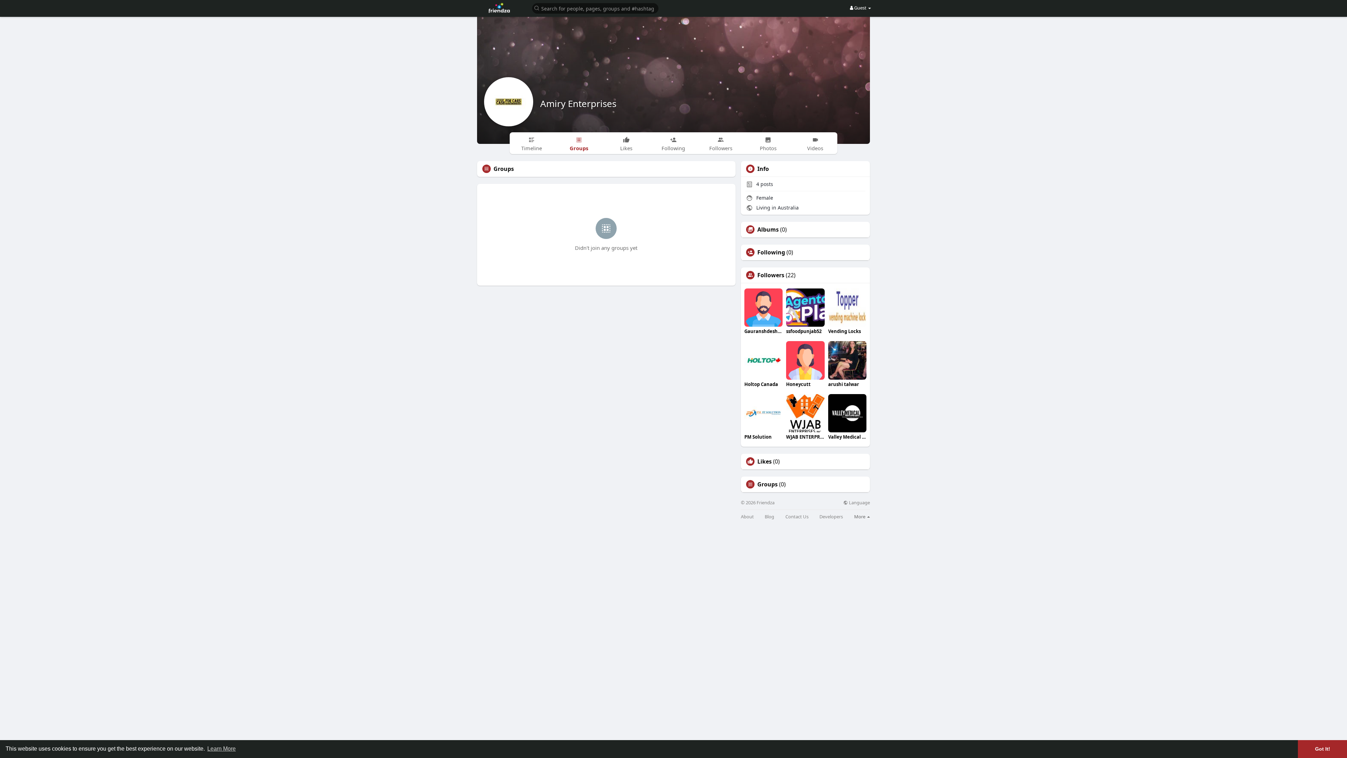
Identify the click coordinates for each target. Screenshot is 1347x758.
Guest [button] (860, 8)
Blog (769, 516)
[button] (595, 8)
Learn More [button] (221, 749)
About (747, 516)
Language (859, 502)
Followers (770, 275)
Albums (768, 229)
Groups (767, 484)
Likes (764, 461)
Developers (831, 516)
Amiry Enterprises (578, 103)
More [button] (860, 516)
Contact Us (797, 516)
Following (771, 252)
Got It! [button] (1322, 749)
